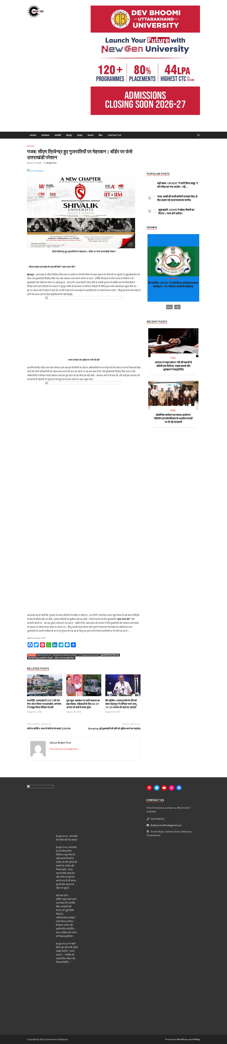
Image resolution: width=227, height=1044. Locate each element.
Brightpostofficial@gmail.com (166, 825)
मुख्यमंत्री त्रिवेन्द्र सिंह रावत (110, 655)
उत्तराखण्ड (45, 135)
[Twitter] (157, 788)
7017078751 (157, 818)
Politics (30, 146)
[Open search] (198, 135)
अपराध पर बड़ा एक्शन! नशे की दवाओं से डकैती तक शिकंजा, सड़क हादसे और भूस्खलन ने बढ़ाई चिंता (173, 366)
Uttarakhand (173, 278)
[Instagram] (171, 788)
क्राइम (79, 135)
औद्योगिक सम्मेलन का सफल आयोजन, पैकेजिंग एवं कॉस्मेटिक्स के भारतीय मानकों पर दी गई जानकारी (173, 418)
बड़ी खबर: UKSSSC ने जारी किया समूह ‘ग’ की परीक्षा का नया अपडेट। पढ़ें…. (177, 184)
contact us (114, 135)
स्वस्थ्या (90, 135)
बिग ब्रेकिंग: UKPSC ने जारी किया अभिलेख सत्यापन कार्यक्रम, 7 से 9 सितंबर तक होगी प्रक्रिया (173, 284)
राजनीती (58, 135)
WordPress (182, 1039)
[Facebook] (179, 788)
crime (173, 358)
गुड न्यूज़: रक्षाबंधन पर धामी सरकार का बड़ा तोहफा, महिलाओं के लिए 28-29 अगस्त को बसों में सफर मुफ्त (83, 704)
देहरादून (69, 135)
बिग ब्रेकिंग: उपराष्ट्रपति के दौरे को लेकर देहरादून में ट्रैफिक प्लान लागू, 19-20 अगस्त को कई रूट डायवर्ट (121, 704)
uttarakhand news (89, 655)
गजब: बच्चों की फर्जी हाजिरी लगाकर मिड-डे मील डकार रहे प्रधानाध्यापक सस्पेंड (177, 198)
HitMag (196, 1039)
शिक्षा (100, 135)
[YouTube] (164, 788)
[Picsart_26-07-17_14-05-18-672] (81, 247)
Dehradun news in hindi (65, 655)
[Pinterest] (149, 788)
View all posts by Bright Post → (65, 748)
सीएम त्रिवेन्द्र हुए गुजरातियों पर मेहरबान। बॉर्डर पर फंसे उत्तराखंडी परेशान (51, 658)
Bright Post (51, 163)
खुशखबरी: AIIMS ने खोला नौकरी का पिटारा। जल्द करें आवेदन (176, 211)
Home (33, 135)
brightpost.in (44, 655)
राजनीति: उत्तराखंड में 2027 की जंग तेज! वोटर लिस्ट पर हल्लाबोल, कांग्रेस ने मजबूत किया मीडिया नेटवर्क (44, 704)
